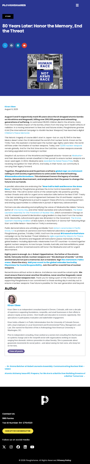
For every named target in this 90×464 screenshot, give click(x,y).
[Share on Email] (24, 45)
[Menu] (77, 5)
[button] (4, 446)
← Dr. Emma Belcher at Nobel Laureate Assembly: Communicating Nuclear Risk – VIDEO (44, 367)
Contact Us (8, 413)
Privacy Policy (64, 460)
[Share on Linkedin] (18, 45)
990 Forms (8, 418)
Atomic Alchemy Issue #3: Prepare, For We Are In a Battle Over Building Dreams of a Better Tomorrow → (45, 374)
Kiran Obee (10, 106)
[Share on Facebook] (11, 45)
